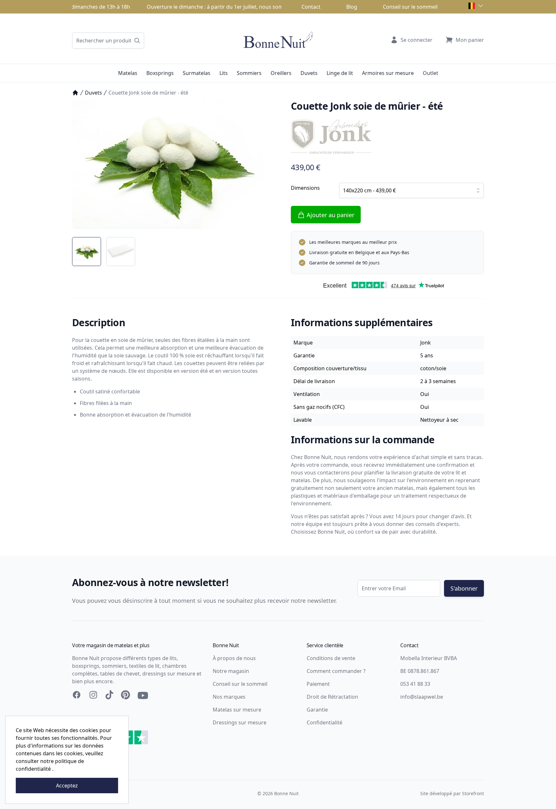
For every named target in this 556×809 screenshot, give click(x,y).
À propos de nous (234, 658)
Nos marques (229, 696)
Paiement (318, 683)
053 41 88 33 (415, 683)
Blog (351, 6)
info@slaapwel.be (421, 696)
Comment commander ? (336, 671)
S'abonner (463, 588)
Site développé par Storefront (452, 793)
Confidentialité (324, 722)
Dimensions (305, 187)
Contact (310, 6)
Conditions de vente (331, 658)
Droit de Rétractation (332, 696)
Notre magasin (231, 671)
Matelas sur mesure (237, 709)
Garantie (317, 709)
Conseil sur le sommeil (410, 6)
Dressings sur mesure (239, 722)
